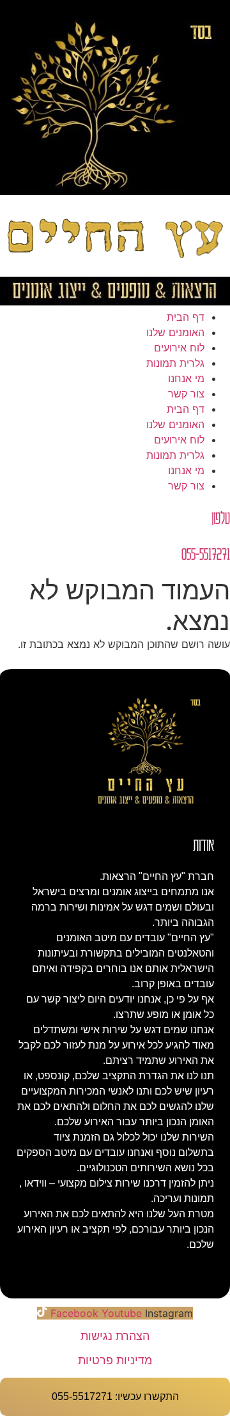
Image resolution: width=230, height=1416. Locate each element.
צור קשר (186, 393)
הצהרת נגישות (115, 1336)
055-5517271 (205, 553)
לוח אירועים (179, 347)
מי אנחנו (186, 378)
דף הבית (185, 317)
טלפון (220, 517)
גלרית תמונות (175, 363)
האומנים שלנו (175, 332)
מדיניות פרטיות (115, 1360)
